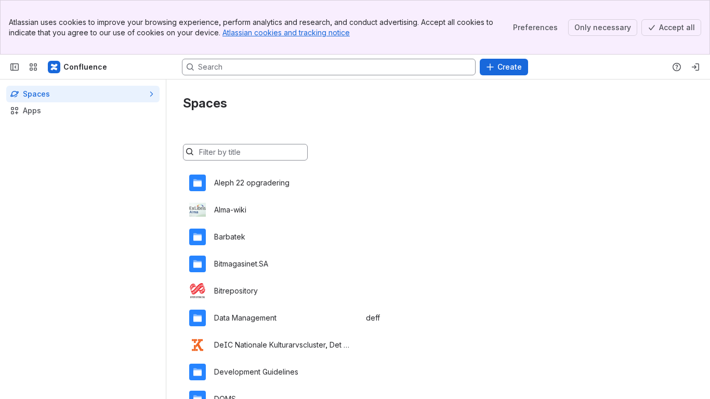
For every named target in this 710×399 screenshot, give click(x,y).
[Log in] (695, 67)
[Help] (676, 67)
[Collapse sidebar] (14, 67)
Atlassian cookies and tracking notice (286, 32)
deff (373, 317)
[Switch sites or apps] (33, 67)
